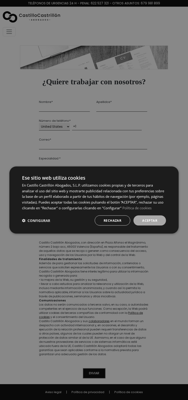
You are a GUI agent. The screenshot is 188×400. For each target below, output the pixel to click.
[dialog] (94, 200)
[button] (36, 220)
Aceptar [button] (149, 220)
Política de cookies (137, 207)
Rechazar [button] (112, 220)
